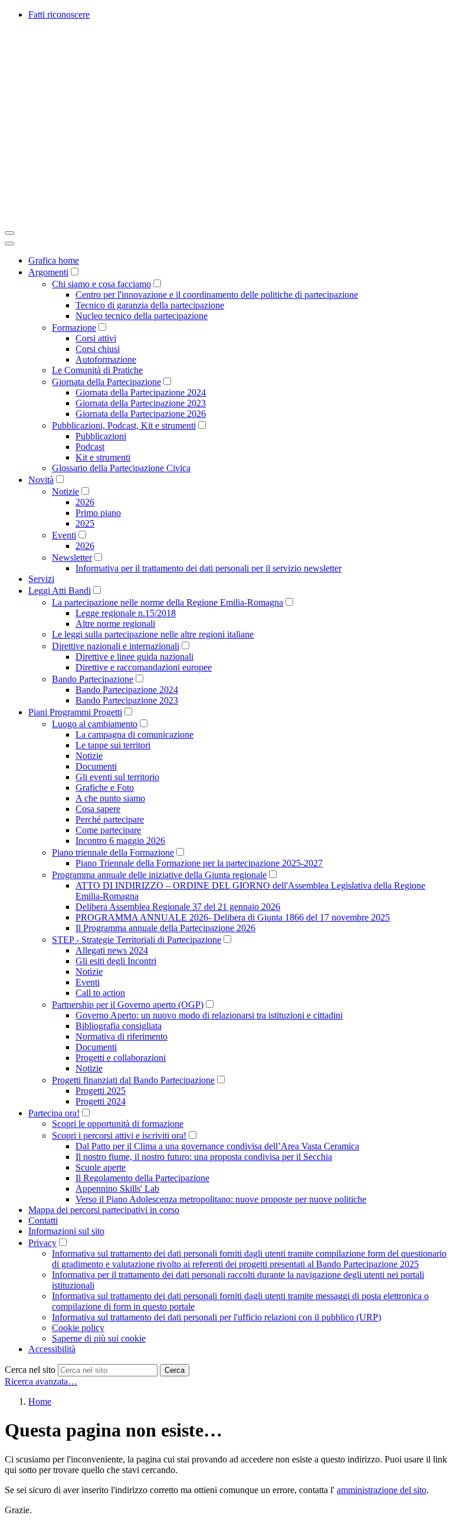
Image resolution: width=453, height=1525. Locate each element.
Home (39, 1401)
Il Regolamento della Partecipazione (142, 1178)
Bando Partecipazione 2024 (127, 690)
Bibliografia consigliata (119, 1026)
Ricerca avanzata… (41, 1381)
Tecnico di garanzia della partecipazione (150, 305)
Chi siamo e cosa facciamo (101, 284)
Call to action (100, 993)
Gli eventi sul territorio (117, 777)
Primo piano (98, 513)
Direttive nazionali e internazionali (115, 646)
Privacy (42, 1243)
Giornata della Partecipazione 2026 (141, 414)
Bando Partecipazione (92, 679)
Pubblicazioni (101, 436)
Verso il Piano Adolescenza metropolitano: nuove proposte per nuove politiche (221, 1199)
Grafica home (53, 260)
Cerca (175, 1370)
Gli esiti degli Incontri (116, 961)
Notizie (65, 492)
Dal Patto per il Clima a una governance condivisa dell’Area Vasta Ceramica (217, 1146)
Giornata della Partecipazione (106, 382)
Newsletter (72, 558)
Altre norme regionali (115, 624)
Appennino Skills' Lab (117, 1189)
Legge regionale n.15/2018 (126, 613)
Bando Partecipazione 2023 (127, 700)
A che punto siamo (110, 798)
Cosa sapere (98, 809)
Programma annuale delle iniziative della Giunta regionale (159, 875)
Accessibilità (52, 1349)
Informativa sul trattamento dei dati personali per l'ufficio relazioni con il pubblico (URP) (216, 1317)
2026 (85, 502)
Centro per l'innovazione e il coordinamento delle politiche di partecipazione (217, 295)
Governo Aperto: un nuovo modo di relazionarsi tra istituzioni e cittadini (209, 1015)
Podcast (90, 447)
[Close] (9, 243)
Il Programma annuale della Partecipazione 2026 (165, 928)
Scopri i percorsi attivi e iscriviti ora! (119, 1135)
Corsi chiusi (98, 349)
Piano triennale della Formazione (113, 852)
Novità (41, 480)
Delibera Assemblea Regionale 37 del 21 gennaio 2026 (178, 907)
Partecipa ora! (54, 1113)
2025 (85, 523)
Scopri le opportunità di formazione (117, 1124)
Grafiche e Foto (105, 788)
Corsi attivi (96, 338)
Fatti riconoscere (59, 14)
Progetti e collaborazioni (121, 1058)
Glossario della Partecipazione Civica (121, 468)
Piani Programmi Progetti (75, 712)
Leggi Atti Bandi (59, 591)
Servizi (41, 579)
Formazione (74, 328)
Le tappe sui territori (113, 745)
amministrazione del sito (381, 1490)
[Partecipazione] (182, 219)
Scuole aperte (101, 1167)
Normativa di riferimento (122, 1036)
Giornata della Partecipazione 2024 (141, 392)
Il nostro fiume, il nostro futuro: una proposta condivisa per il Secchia (204, 1157)
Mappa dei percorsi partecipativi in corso (103, 1210)
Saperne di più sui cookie (99, 1338)
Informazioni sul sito (66, 1231)
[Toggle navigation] (9, 233)
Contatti (43, 1220)
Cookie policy (78, 1328)
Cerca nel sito (30, 1370)
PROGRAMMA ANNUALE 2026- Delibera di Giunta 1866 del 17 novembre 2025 (233, 917)
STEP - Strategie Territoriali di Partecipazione (136, 940)
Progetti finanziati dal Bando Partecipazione (133, 1080)
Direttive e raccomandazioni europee (144, 667)
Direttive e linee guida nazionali (134, 657)
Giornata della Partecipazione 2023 (141, 403)
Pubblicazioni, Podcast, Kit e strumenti (124, 425)
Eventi (64, 535)
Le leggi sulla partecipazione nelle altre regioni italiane (153, 634)
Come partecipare (108, 830)
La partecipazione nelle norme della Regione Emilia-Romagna (167, 602)
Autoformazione (106, 359)
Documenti (96, 766)
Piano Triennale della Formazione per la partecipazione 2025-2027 (199, 863)
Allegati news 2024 (112, 950)
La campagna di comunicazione (134, 734)
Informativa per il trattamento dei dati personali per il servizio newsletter (209, 568)
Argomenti (48, 272)
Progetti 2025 (101, 1091)
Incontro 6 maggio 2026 (120, 841)
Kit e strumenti (103, 457)
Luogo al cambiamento (94, 724)
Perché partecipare (110, 819)
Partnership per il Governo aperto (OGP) (127, 1005)
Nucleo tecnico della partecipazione (142, 316)
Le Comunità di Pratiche (97, 370)
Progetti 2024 (101, 1101)
